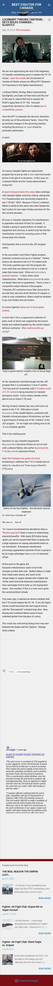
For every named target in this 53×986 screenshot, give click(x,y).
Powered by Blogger (28, 980)
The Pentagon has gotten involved (23, 458)
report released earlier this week (19, 192)
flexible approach (11, 532)
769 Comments (23, 30)
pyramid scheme (10, 275)
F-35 (11, 672)
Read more (45, 898)
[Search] (49, 5)
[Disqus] (26, 709)
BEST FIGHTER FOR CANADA (26, 6)
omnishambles (24, 672)
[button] (49, 20)
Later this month (17, 78)
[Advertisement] (26, 835)
